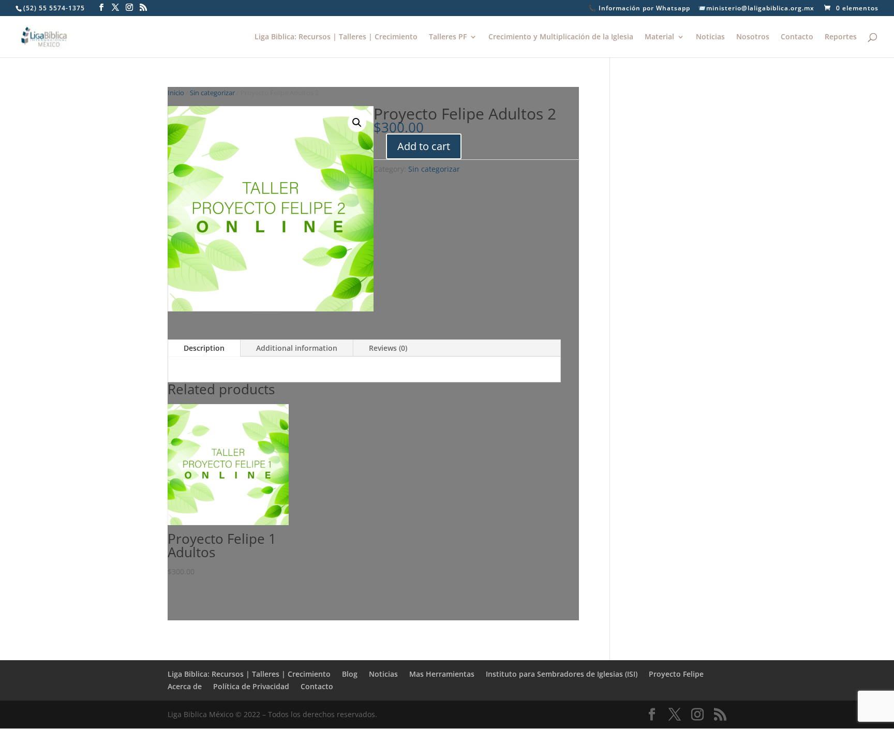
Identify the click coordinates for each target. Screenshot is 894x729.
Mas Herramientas (441, 674)
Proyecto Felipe (676, 674)
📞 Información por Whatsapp (639, 8)
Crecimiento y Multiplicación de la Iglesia (560, 37)
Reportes (841, 37)
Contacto (797, 37)
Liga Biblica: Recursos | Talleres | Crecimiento (336, 37)
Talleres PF (448, 37)
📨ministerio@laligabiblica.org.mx (756, 8)
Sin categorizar (212, 92)
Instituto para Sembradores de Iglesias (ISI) (561, 674)
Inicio (176, 92)
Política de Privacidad (251, 686)
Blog (349, 674)
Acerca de (185, 686)
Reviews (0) (388, 348)
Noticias (710, 37)
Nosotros (752, 37)
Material (659, 37)
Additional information (296, 348)
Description (204, 348)
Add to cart (423, 146)
